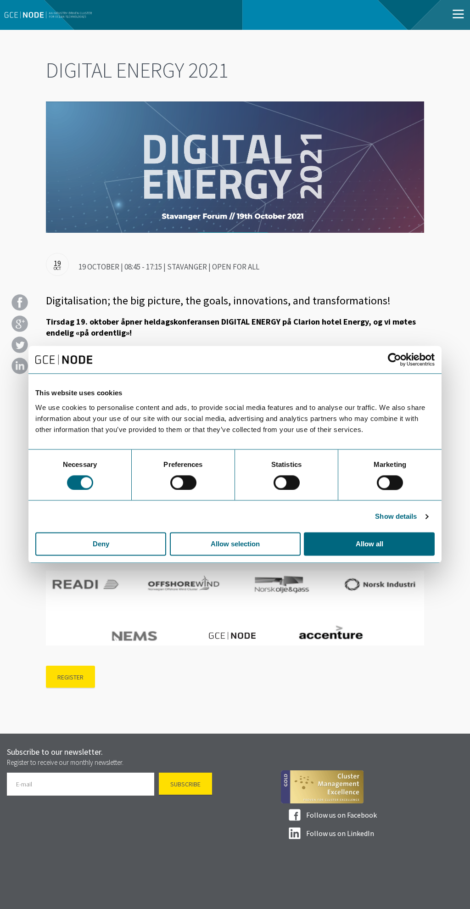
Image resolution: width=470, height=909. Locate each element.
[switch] (183, 482)
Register (70, 677)
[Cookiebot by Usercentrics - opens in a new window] (394, 359)
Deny (101, 544)
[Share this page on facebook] (19, 302)
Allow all (369, 544)
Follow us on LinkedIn (340, 833)
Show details (396, 516)
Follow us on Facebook (341, 814)
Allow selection (235, 544)
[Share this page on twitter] (19, 345)
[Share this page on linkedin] (19, 366)
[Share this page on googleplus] (19, 323)
